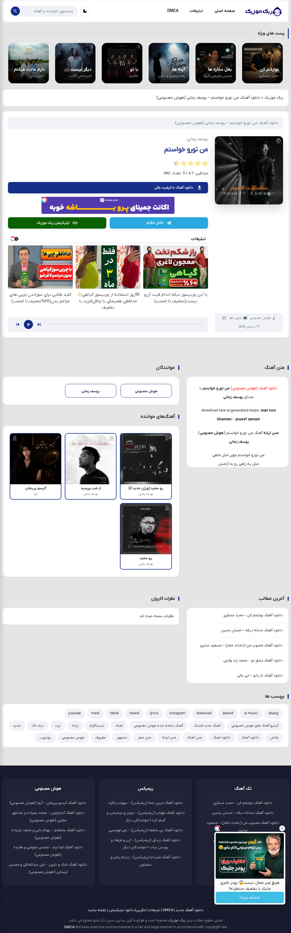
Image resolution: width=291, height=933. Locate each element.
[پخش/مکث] (28, 324)
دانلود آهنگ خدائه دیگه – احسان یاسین (252, 630)
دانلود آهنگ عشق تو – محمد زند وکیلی (253, 660)
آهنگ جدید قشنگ (207, 725)
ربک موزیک (273, 97)
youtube (74, 713)
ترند (58, 725)
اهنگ (119, 725)
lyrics (154, 713)
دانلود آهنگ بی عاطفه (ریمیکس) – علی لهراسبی (146, 830)
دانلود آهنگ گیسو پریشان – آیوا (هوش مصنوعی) (48, 802)
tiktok (114, 713)
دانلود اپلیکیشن (121, 910)
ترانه (75, 725)
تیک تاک (38, 725)
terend (134, 713)
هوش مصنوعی (260, 318)
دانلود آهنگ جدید (189, 910)
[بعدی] (39, 324)
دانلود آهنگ (250, 737)
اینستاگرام (97, 725)
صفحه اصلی (225, 11)
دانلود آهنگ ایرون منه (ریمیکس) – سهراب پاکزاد (145, 802)
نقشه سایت (97, 910)
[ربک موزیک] (263, 11)
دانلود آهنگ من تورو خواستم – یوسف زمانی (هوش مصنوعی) (227, 123)
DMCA (172, 11)
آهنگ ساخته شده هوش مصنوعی (158, 725)
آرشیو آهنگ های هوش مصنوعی (254, 725)
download (204, 713)
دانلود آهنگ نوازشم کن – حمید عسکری (253, 615)
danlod (228, 713)
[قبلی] (18, 324)
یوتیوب (45, 737)
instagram (177, 713)
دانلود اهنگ (221, 737)
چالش (274, 737)
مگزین (141, 910)
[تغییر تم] (85, 11)
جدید (17, 725)
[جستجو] (15, 11)
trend (95, 713)
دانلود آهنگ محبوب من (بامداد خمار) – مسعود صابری (241, 645)
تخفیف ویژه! (250, 897)
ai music (251, 713)
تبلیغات (196, 11)
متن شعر (144, 737)
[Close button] (282, 828)
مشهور (122, 737)
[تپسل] (44, 199)
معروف (100, 737)
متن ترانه (169, 737)
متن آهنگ (194, 737)
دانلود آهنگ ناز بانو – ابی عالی (260, 675)
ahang (273, 713)
